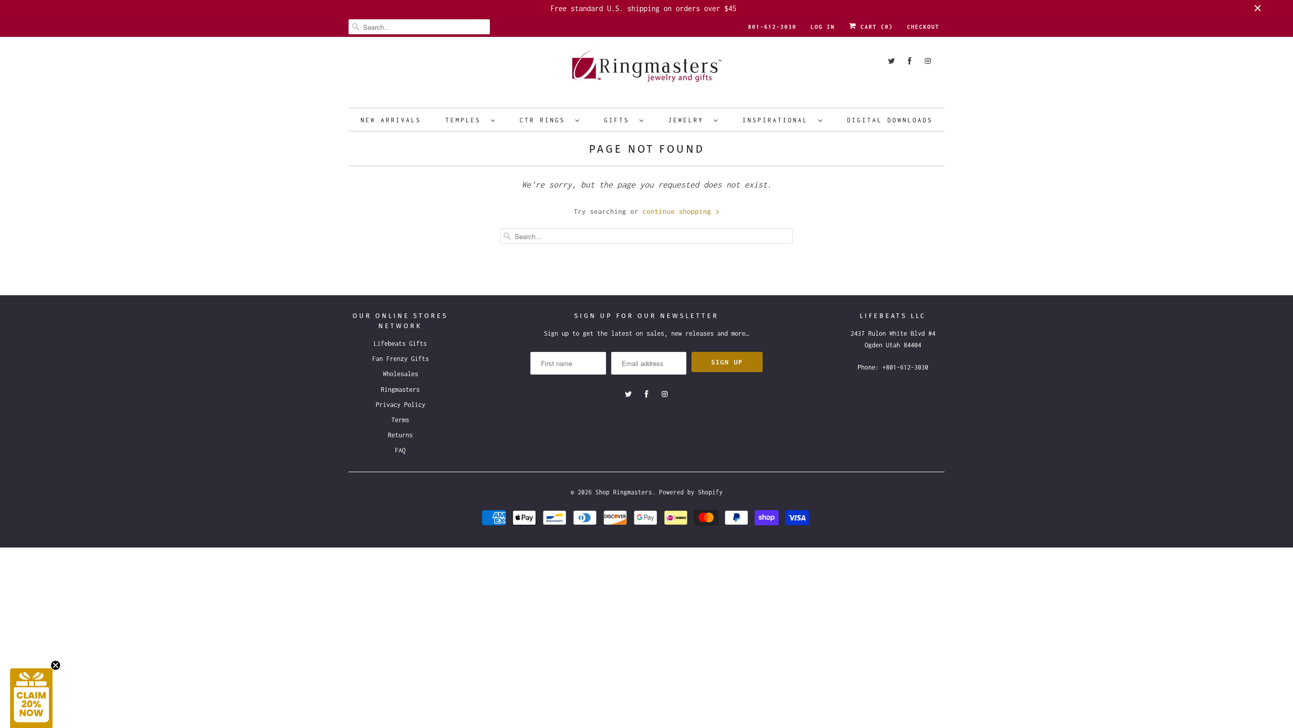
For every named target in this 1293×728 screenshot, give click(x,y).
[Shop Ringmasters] (646, 71)
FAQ (400, 450)
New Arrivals (391, 120)
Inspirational (777, 120)
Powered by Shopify (691, 492)
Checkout (923, 27)
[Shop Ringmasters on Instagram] (927, 61)
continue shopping (678, 211)
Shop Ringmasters (623, 492)
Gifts (619, 120)
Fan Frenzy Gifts (400, 358)
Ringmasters (400, 389)
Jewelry (688, 120)
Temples (465, 120)
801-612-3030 (772, 27)
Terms (400, 420)
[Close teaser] (56, 665)
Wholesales (400, 374)
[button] (31, 698)
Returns (400, 435)
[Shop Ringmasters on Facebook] (909, 61)
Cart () (875, 27)
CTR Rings (545, 120)
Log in (823, 27)
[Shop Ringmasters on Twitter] (891, 61)
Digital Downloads (890, 120)
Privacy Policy (400, 404)
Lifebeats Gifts (400, 343)
